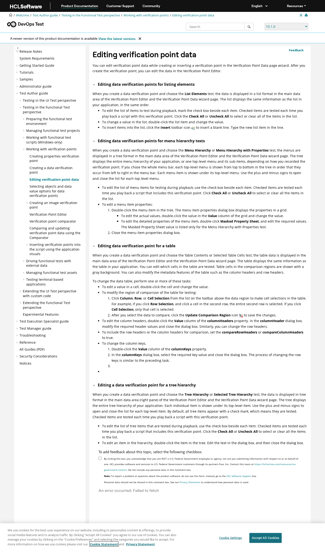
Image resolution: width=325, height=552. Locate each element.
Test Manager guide (35, 328)
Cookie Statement (104, 544)
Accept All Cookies (265, 538)
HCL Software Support (239, 476)
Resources (295, 6)
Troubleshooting (33, 335)
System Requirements (37, 58)
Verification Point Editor (48, 214)
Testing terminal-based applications (44, 281)
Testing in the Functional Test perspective (90, 15)
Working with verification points (146, 15)
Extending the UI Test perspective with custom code (49, 293)
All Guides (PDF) (32, 349)
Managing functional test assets (51, 272)
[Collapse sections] (301, 15)
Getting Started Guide (37, 65)
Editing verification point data (193, 15)
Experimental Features (41, 314)
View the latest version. (117, 39)
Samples (26, 79)
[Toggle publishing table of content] (17, 48)
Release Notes (31, 51)
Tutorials (27, 72)
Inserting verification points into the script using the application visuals (55, 249)
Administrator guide (36, 86)
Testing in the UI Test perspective (49, 100)
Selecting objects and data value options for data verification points (51, 191)
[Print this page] (306, 15)
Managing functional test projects (53, 130)
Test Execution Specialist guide (44, 321)
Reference (28, 342)
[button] (18, 51)
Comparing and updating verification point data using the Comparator (55, 233)
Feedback (296, 50)
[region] (162, 537)
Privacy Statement (190, 482)
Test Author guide (45, 15)
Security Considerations (38, 356)
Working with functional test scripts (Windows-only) (48, 139)
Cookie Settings (230, 538)
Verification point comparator (53, 221)
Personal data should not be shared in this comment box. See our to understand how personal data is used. (176, 482)
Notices (25, 363)
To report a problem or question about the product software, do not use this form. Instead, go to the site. (180, 476)
